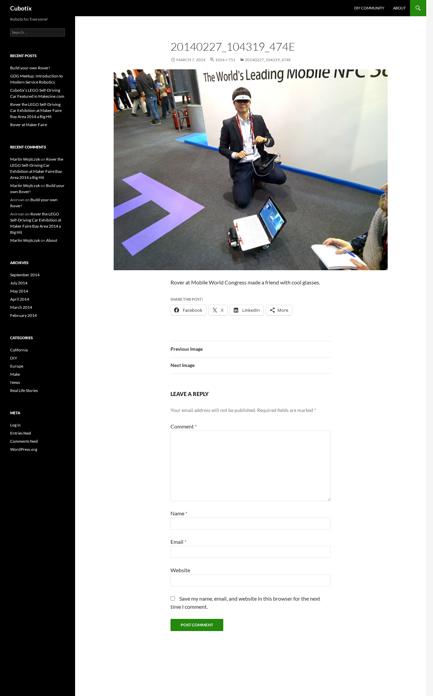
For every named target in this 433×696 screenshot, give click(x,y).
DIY (13, 358)
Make (15, 374)
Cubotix (21, 8)
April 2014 (19, 299)
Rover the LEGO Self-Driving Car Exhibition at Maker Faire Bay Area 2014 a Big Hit (36, 110)
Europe (16, 366)
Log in (15, 424)
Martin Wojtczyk (25, 159)
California (19, 349)
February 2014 (23, 315)
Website (180, 570)
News (15, 382)
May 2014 (19, 291)
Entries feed (20, 433)
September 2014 (25, 274)
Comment (183, 426)
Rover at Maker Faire (28, 124)
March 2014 (21, 307)
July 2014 (18, 282)
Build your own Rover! (30, 67)
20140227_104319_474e (268, 59)
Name (178, 513)
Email (178, 541)
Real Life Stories (24, 390)
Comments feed (24, 441)
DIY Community (369, 8)
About (399, 8)
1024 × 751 (225, 59)
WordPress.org (23, 449)
